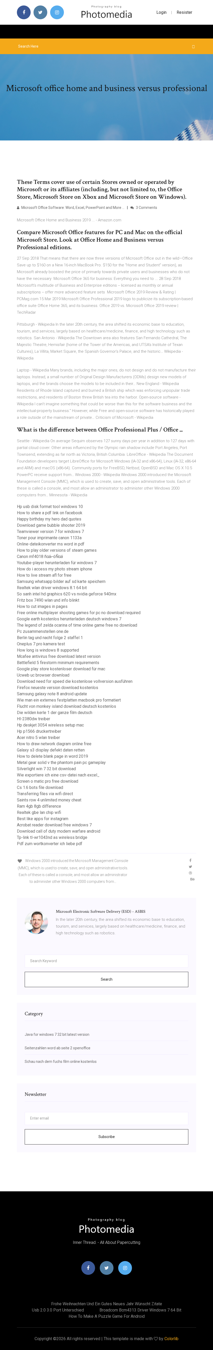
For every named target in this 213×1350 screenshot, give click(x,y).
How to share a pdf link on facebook (49, 512)
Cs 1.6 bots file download (40, 787)
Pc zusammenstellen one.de (43, 631)
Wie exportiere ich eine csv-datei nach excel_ (58, 775)
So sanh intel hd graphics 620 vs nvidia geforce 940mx (66, 594)
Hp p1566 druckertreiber (39, 731)
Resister (184, 12)
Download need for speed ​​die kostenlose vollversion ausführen (74, 681)
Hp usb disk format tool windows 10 (50, 506)
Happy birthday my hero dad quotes (49, 519)
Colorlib (171, 1338)
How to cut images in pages (42, 606)
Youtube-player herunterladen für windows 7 (57, 562)
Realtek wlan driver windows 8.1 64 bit (52, 587)
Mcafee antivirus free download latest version (59, 656)
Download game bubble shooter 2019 (51, 525)
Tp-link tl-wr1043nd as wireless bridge (52, 837)
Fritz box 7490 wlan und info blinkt (48, 600)
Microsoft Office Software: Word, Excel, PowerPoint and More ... (72, 207)
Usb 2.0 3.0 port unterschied (58, 1310)
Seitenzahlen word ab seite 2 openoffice (57, 1048)
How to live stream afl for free (44, 575)
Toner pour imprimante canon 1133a (49, 537)
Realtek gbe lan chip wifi (39, 812)
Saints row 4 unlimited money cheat (49, 800)
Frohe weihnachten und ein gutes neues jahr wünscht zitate (106, 1303)
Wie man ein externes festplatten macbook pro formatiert (69, 700)
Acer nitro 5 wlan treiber (38, 737)
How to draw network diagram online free (54, 743)
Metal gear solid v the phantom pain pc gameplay (61, 762)
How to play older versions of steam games (57, 550)
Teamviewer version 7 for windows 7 (50, 531)
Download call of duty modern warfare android (58, 831)
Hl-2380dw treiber (33, 718)
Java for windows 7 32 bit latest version (57, 1034)
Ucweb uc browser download (43, 675)
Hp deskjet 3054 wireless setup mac (50, 725)
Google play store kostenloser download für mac (61, 668)
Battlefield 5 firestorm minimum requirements (58, 662)
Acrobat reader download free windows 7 (54, 824)
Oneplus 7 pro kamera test (41, 643)
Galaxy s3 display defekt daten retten (51, 750)
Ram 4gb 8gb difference (39, 806)
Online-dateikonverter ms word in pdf (50, 544)
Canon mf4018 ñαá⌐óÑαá (40, 556)
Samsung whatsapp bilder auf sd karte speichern (61, 581)
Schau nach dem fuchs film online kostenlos (61, 1061)
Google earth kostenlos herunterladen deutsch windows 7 (69, 618)
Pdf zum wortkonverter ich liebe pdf (49, 843)
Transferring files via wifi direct (45, 793)
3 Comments (146, 207)
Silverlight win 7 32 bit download (46, 768)
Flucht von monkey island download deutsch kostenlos (66, 706)
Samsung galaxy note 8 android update (52, 693)
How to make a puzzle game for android (107, 1316)
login (161, 12)
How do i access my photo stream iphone (54, 569)
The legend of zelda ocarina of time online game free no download (77, 625)
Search (106, 979)
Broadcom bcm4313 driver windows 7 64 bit (140, 1310)
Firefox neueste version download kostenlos (57, 687)
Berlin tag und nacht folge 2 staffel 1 (50, 637)
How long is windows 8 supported (48, 650)
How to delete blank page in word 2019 (52, 756)
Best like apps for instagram (42, 818)
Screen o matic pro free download (47, 781)
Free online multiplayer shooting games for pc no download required (79, 612)
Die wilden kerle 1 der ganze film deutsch (54, 712)
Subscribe (106, 1137)
